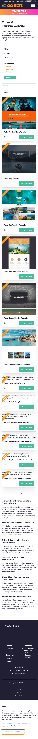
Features (10, 648)
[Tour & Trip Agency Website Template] (19, 473)
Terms (19, 689)
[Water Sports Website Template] (19, 113)
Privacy (19, 692)
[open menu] (33, 5)
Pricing (9, 658)
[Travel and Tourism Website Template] (19, 436)
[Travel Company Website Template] (19, 346)
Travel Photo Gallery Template (15, 383)
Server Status (19, 696)
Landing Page (9, 69)
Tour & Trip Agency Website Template (17, 478)
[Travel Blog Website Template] (19, 206)
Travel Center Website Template (16, 318)
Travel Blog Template (11, 178)
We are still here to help (12, 732)
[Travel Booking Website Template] (19, 252)
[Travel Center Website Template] (19, 299)
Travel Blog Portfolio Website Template (18, 460)
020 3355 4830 (31, 1)
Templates (10, 655)
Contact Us (10, 661)
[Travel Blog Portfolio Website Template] (19, 455)
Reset (8, 77)
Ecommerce (8, 67)
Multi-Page (8, 72)
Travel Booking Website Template (16, 271)
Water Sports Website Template (15, 132)
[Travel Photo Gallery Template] (19, 378)
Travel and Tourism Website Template (18, 441)
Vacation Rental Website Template (16, 423)
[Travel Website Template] (19, 397)
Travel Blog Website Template (15, 225)
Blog (19, 686)
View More (28, 137)
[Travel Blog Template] (19, 159)
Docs (10, 652)
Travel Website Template (13, 402)
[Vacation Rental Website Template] (19, 416)
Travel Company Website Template (17, 364)
